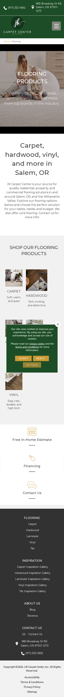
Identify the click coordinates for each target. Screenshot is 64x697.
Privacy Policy (32, 687)
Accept (23, 358)
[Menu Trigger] (56, 25)
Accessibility (32, 677)
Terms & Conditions (32, 682)
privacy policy (37, 343)
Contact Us (35, 634)
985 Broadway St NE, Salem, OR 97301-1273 (49, 7)
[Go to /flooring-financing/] (32, 464)
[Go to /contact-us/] (32, 491)
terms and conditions (27, 346)
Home (7, 41)
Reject (41, 358)
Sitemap (32, 691)
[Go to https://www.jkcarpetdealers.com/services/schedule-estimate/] (32, 437)
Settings (32, 365)
